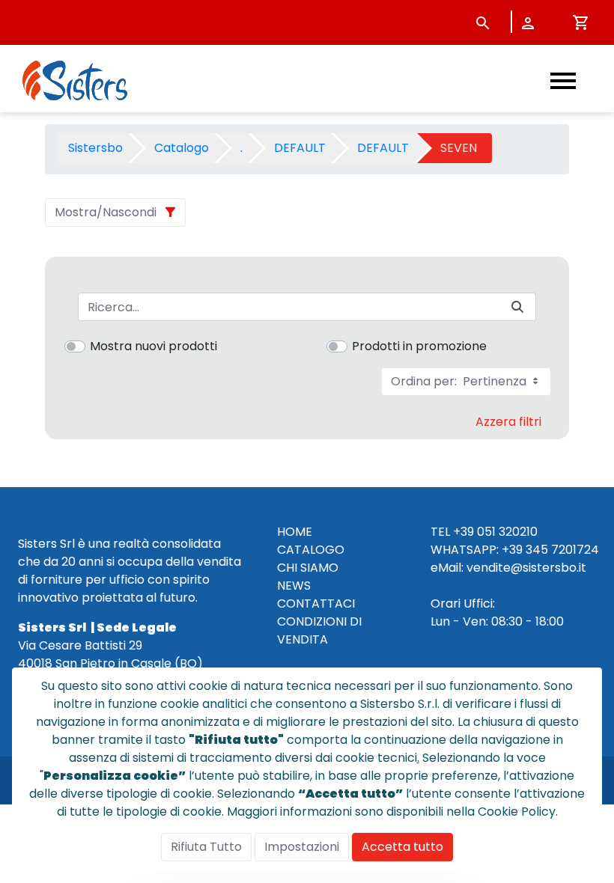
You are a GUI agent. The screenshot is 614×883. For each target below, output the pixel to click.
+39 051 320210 (495, 531)
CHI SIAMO (307, 567)
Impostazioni (301, 846)
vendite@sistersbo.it (526, 567)
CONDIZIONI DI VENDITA (319, 630)
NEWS (294, 585)
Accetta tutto (402, 846)
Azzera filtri (508, 421)
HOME (294, 531)
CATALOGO (310, 549)
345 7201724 (562, 549)
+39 (512, 549)
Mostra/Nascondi (105, 212)
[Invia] (517, 307)
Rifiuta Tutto (206, 846)
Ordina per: (460, 381)
